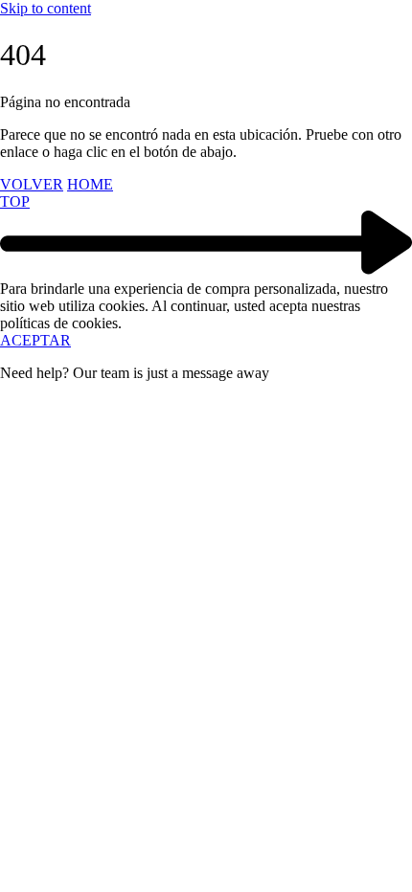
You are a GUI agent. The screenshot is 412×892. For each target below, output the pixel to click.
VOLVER (31, 184)
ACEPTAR (35, 340)
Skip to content (45, 8)
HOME (90, 184)
